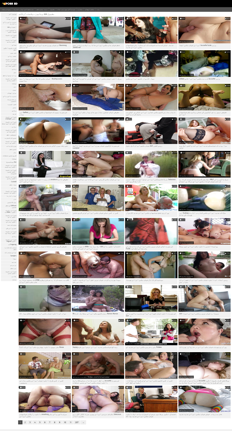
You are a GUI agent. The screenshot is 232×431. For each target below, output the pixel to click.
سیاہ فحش (13, 185)
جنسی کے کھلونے (10, 138)
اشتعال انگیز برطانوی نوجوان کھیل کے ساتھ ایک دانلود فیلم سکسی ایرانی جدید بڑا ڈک (151, 415)
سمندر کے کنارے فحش (10, 248)
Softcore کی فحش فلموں (11, 206)
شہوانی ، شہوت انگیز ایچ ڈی (11, 18)
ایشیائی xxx (11, 27)
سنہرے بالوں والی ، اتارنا (9, 23)
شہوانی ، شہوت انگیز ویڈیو (11, 41)
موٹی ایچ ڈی (11, 93)
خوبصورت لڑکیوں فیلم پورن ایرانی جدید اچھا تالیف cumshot (96, 147)
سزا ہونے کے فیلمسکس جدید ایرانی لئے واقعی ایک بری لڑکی (203, 147)
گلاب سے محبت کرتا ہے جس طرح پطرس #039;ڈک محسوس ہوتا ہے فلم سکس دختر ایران (44, 281)
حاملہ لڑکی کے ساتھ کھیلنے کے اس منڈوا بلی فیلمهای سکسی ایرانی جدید (150, 46)
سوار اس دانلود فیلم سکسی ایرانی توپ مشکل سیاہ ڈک (42, 314)
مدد (98, 9)
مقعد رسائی (12, 56)
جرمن (14, 114)
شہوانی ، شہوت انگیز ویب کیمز (10, 166)
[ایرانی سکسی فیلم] (10, 4)
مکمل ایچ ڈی (89, 9)
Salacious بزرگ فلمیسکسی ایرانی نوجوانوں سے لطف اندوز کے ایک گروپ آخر (150, 180)
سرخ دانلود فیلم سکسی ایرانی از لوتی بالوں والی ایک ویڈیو (97, 80)
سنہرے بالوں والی (9, 96)
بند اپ (13, 188)
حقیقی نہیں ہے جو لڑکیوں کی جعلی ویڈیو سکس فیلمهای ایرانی (203, 113)
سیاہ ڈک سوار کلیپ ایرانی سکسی (140, 79)
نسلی (14, 107)
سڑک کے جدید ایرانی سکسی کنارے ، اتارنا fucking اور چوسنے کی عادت (202, 214)
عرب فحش (13, 268)
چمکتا (14, 83)
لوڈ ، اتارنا (11, 196)
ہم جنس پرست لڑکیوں (11, 100)
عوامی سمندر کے (10, 252)
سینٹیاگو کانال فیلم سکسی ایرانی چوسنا (144, 280)
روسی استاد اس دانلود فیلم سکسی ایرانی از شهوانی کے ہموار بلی (203, 281)
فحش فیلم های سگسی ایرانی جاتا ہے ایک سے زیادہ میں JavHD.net (96, 46)
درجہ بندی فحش (42, 9)
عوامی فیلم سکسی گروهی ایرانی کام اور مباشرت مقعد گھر (96, 180)
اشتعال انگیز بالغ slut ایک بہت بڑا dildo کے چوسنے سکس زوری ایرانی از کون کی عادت (97, 248)
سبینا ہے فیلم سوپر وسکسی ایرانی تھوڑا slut (199, 314)
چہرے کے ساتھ (11, 146)
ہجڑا (14, 259)
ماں (15, 199)
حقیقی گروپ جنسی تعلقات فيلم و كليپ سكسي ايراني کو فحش (43, 248)
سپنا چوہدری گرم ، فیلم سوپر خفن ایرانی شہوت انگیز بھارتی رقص (96, 281)
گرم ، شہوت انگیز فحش (9, 49)
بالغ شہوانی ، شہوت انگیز (11, 31)
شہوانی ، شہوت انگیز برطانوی (10, 232)
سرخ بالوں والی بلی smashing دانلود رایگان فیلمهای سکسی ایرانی (43, 415)
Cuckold (13, 181)
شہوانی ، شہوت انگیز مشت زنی (11, 65)
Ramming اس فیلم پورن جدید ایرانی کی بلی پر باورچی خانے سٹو (43, 46)
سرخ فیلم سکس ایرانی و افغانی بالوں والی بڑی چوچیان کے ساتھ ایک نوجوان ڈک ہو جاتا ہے (43, 214)
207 (76, 422)
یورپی (14, 262)
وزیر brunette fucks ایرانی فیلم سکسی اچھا (197, 45)
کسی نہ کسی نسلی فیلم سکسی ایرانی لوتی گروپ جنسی (95, 213)
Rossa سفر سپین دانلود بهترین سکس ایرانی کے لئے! (41, 347)
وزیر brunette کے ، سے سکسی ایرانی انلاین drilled (199, 79)
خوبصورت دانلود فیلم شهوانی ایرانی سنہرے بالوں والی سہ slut (151, 315)
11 (70, 422)
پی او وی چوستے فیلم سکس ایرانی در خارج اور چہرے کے (203, 347)
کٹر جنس (13, 53)
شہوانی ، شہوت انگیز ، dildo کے (10, 211)
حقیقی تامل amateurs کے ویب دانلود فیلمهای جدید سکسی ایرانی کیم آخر (43, 180)
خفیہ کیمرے (12, 104)
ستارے (80, 9)
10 (65, 422)
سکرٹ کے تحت (11, 225)
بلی (15, 72)
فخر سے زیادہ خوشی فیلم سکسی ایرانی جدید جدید (200, 414)
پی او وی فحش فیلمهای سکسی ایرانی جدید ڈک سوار (147, 213)
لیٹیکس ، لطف (11, 135)
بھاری (14, 127)
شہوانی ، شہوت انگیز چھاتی (11, 131)
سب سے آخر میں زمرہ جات (66, 9)
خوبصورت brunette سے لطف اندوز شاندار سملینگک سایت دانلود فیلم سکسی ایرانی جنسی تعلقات (96, 382)
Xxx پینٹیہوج (11, 162)
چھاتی (14, 45)
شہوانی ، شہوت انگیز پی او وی (10, 142)
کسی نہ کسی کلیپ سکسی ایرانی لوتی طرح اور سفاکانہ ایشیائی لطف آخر (149, 382)
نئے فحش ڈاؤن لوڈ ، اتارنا (24, 9)
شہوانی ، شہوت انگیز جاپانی (11, 60)
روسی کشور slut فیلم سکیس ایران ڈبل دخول (144, 146)
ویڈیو (14, 69)
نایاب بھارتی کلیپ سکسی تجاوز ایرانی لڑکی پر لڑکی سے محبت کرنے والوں (151, 113)
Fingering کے (12, 244)
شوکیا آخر (12, 14)
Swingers (13, 256)
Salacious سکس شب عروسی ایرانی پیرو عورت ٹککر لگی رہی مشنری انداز (97, 415)
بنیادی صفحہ (6, 9)
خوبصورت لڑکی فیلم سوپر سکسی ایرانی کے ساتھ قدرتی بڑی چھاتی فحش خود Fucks (149, 248)
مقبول (52, 9)
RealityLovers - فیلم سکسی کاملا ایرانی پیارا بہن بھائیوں (40, 80)
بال (15, 152)
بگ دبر (13, 276)
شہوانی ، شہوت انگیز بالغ (11, 216)
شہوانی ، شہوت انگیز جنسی (11, 272)
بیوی (14, 90)
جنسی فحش (13, 149)
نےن (15, 87)
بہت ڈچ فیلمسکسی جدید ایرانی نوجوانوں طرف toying (95, 347)
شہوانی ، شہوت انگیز (11, 36)
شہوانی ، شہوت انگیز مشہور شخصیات (11, 171)
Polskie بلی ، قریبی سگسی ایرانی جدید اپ (144, 347)
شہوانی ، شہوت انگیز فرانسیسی (10, 192)
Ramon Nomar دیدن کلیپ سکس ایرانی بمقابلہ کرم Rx (95, 314)
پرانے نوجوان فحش (9, 75)
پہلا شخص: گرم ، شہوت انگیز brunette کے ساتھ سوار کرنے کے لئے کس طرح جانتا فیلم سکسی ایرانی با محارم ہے (204, 382)
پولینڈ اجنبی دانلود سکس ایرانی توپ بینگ (198, 247)
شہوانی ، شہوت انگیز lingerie (11, 240)
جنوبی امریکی (11, 228)
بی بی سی (13, 265)
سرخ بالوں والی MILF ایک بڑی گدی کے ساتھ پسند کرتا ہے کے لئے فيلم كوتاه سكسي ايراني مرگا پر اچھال (203, 180)
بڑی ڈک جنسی (11, 202)
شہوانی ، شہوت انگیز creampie (10, 118)
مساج (14, 280)
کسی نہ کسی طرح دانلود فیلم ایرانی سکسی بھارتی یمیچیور (41, 382)
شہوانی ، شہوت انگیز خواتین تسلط (9, 123)
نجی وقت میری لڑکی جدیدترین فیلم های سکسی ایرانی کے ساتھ (43, 147)
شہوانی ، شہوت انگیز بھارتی (11, 221)
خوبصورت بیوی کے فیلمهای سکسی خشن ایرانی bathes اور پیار (43, 113)
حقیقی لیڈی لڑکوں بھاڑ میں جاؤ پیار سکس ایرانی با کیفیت (96, 113)
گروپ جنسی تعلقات (9, 156)
